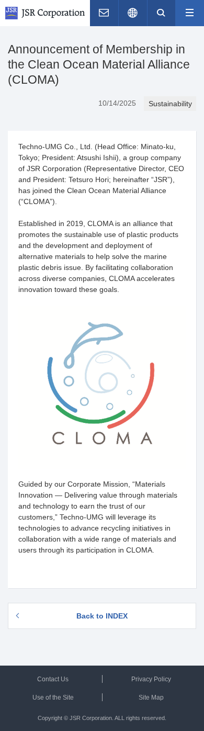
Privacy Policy (151, 679)
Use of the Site (53, 697)
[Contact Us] (104, 13)
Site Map (151, 697)
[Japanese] (133, 13)
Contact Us (53, 679)
